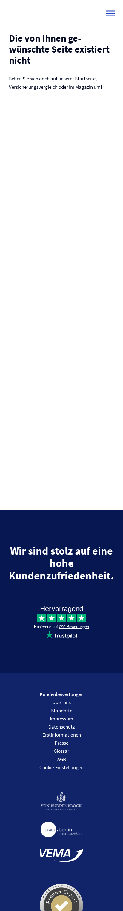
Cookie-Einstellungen (61, 767)
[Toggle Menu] (110, 13)
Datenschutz (61, 726)
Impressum (61, 718)
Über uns (61, 702)
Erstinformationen (61, 734)
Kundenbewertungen (62, 694)
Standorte (61, 710)
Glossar (61, 751)
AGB (61, 759)
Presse (61, 743)
